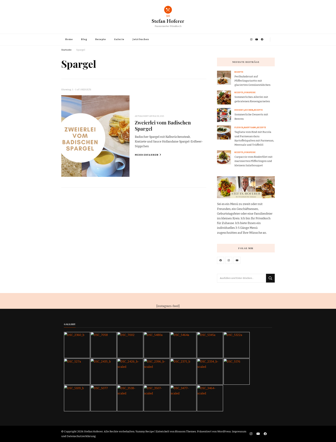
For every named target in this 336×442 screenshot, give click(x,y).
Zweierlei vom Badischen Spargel (163, 125)
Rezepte (100, 39)
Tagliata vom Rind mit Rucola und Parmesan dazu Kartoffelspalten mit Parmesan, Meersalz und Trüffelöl (254, 138)
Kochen (249, 110)
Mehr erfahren (147, 155)
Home (69, 39)
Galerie (119, 39)
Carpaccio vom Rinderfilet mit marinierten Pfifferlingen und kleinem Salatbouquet (253, 161)
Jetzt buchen (140, 39)
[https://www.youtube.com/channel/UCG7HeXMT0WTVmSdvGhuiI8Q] (236, 260)
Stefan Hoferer (168, 21)
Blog (84, 39)
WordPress (224, 431)
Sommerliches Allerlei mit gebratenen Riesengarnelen (252, 99)
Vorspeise (250, 93)
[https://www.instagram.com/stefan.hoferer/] (228, 260)
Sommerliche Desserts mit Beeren (251, 116)
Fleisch (238, 128)
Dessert (239, 110)
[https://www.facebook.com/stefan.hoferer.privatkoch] (220, 260)
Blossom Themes (185, 431)
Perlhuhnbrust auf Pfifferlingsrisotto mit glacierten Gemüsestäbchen (252, 80)
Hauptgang (250, 128)
